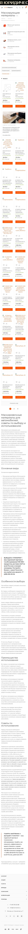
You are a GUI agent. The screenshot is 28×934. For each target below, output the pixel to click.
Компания (4, 891)
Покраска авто (5, 70)
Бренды (3, 887)
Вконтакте (6, 916)
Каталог (4, 876)
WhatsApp (17, 916)
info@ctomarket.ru (15, 907)
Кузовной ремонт (16, 70)
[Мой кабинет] (22, 7)
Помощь (4, 899)
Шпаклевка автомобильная (9, 67)
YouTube (14, 916)
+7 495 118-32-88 (14, 904)
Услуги (3, 883)
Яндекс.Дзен (21, 916)
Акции (3, 880)
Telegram (10, 916)
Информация (5, 895)
